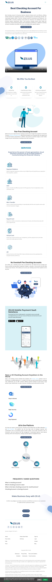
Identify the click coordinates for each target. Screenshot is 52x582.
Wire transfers (11, 429)
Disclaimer (18, 556)
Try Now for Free (26, 27)
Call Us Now (26, 510)
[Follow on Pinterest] (22, 527)
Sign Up (36, 536)
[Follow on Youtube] (19, 527)
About (6, 536)
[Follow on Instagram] (14, 527)
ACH (46, 427)
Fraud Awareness (32, 556)
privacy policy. (7, 580)
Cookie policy (24, 556)
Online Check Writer (24, 536)
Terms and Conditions (32, 553)
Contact (35, 541)
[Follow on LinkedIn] (16, 527)
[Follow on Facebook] (8, 527)
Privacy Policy (24, 553)
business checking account (15, 135)
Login (35, 538)
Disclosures (17, 553)
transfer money (35, 378)
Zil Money (22, 538)
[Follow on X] (11, 527)
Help (6, 541)
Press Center (7, 538)
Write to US (26, 515)
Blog (35, 543)
